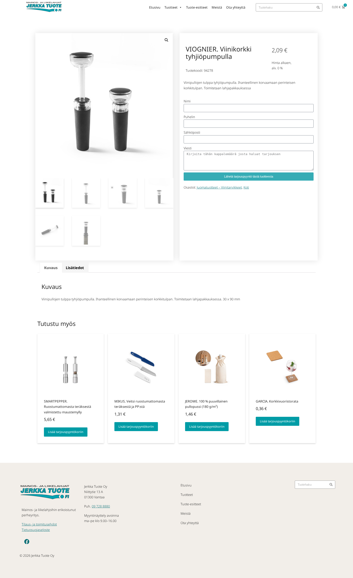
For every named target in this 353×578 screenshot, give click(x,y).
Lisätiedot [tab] (75, 267)
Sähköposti (192, 132)
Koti (246, 187)
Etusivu (154, 7)
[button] (166, 40)
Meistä (217, 7)
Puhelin (189, 117)
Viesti (188, 148)
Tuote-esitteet (197, 7)
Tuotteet (171, 7)
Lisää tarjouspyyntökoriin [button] (65, 432)
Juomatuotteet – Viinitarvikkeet (219, 187)
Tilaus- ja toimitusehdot (39, 524)
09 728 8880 (101, 506)
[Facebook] (27, 542)
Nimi (187, 101)
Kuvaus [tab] (51, 267)
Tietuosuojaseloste (36, 530)
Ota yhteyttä (235, 7)
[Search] (318, 7)
